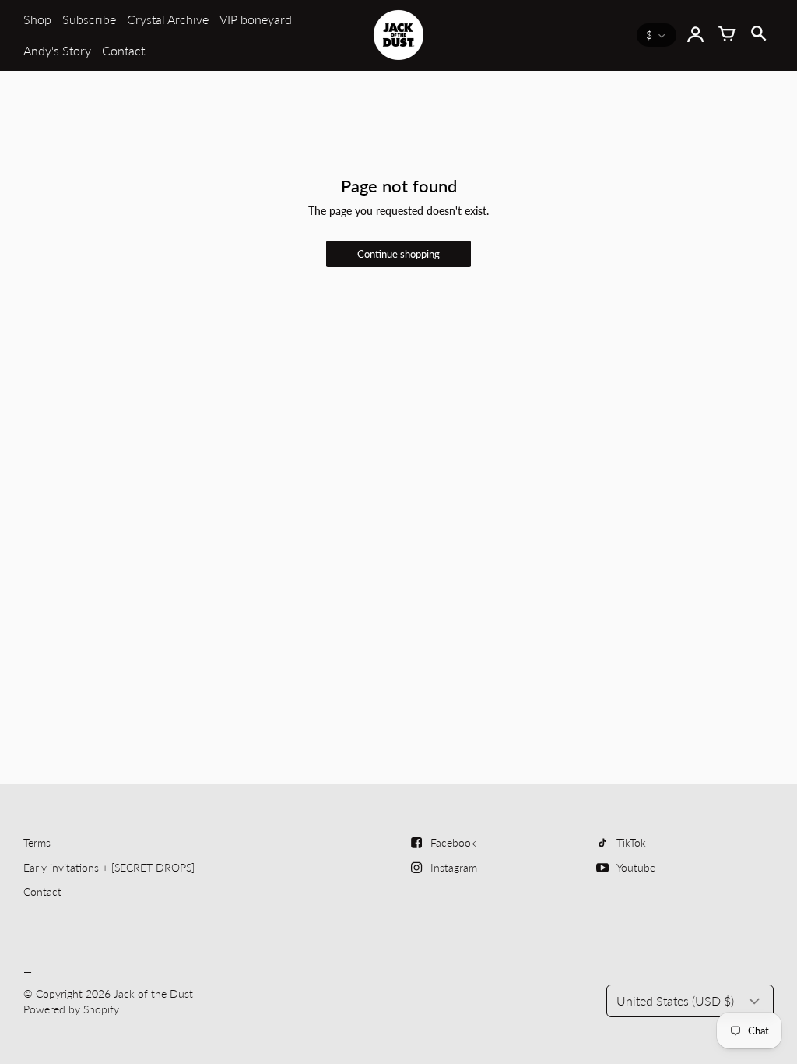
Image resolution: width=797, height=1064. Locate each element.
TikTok (631, 842)
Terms (37, 842)
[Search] (758, 35)
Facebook (453, 842)
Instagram (453, 867)
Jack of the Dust (153, 993)
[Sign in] (695, 35)
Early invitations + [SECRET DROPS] (109, 867)
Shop (37, 19)
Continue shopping (398, 254)
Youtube (635, 867)
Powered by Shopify (71, 1009)
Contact (123, 50)
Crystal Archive (168, 19)
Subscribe (89, 19)
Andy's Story (57, 50)
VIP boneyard (255, 19)
